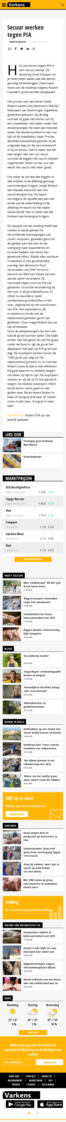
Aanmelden (16, 814)
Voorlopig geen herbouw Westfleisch (38, 442)
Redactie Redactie (18, 41)
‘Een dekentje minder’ (36, 656)
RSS (51, 1080)
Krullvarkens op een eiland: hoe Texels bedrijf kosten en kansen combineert (42, 730)
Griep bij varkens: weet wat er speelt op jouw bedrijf (41, 866)
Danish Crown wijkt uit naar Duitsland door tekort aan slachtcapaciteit (39, 949)
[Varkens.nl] (33, 1096)
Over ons (14, 1076)
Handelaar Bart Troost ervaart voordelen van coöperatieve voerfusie (41, 746)
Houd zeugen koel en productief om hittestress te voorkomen (40, 834)
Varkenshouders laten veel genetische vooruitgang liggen (41, 850)
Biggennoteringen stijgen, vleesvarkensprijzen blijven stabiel (39, 965)
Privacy (16, 1084)
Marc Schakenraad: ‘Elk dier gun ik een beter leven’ (42, 584)
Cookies (31, 1084)
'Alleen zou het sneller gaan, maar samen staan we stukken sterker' (41, 778)
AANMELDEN (49, 1062)
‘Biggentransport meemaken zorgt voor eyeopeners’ (40, 600)
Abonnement (15, 1080)
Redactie (47, 1076)
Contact (30, 1076)
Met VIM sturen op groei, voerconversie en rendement (40, 881)
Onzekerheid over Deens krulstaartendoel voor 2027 (39, 616)
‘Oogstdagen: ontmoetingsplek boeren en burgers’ (42, 673)
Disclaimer (48, 1084)
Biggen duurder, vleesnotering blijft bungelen (41, 631)
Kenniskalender (32, 456)
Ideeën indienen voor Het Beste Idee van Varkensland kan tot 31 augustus (42, 981)
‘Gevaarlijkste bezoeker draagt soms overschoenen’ (41, 689)
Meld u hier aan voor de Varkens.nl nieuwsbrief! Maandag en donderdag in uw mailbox (33, 1049)
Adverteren (35, 1080)
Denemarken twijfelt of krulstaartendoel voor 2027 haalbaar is (39, 934)
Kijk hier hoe (16, 415)
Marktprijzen (18, 478)
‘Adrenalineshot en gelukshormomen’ (34, 704)
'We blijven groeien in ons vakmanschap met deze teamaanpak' (38, 762)
